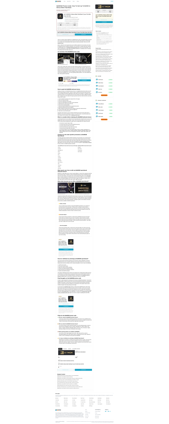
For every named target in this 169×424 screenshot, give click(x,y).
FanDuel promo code (85, 291)
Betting (78, 1)
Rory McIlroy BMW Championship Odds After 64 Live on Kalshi (103, 50)
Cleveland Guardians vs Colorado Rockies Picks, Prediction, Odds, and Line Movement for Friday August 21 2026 (104, 71)
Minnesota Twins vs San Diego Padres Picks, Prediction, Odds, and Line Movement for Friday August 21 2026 (103, 66)
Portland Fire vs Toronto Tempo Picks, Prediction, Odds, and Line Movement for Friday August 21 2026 (104, 64)
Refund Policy (97, 416)
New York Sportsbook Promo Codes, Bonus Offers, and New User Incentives (68, 382)
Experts (86, 411)
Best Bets (89, 175)
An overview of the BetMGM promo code (103, 32)
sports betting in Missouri (87, 142)
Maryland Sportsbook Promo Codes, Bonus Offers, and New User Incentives (68, 385)
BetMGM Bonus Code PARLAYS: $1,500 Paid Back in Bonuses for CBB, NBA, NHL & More (69, 378)
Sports (74, 1)
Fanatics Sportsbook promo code (63, 292)
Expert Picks (68, 1)
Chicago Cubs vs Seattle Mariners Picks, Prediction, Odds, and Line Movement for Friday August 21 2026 (104, 61)
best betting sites (65, 291)
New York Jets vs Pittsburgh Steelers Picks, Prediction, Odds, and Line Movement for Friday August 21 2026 (104, 54)
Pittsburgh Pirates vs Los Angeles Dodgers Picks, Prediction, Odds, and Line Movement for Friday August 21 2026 (104, 59)
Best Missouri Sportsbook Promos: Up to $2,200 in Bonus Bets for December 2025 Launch (70, 386)
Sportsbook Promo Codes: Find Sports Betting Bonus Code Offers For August (68, 379)
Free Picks (86, 414)
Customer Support (97, 411)
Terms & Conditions (98, 414)
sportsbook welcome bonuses (72, 47)
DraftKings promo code (75, 115)
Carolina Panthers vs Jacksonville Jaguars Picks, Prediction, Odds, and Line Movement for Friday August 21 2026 (104, 52)
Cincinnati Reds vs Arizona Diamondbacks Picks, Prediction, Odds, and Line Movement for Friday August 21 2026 (104, 68)
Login (112, 1)
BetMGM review (60, 43)
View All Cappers (104, 95)
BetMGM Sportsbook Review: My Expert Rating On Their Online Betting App (67, 375)
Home (64, 1)
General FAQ (97, 417)
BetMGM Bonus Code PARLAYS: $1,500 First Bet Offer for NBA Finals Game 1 (68, 388)
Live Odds (86, 417)
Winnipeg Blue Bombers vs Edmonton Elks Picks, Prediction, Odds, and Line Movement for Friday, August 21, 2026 (104, 57)
